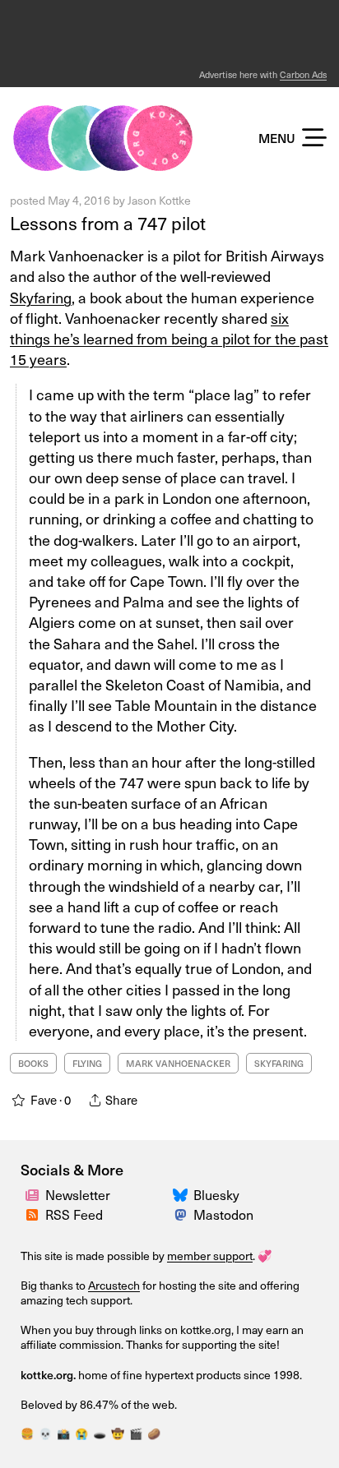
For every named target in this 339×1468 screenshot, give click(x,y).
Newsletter (77, 1194)
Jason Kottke (159, 200)
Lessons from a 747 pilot (108, 222)
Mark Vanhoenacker (178, 1063)
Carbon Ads (303, 74)
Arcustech (114, 1285)
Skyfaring (41, 297)
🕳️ (99, 1433)
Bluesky (216, 1194)
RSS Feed (74, 1214)
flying (87, 1063)
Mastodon (223, 1214)
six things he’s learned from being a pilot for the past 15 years (169, 338)
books (33, 1063)
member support (210, 1255)
